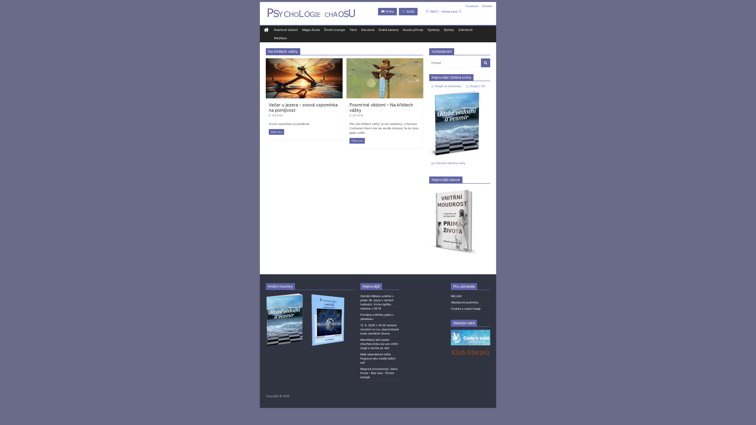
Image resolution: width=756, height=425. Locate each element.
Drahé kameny (389, 30)
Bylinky (449, 30)
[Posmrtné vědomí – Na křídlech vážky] (384, 61)
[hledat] (485, 62)
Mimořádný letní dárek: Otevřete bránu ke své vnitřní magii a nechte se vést (379, 344)
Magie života (311, 30)
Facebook (472, 6)
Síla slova (367, 30)
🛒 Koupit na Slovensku (446, 86)
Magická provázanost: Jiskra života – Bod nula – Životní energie (378, 373)
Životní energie (334, 30)
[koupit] (328, 295)
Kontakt (487, 6)
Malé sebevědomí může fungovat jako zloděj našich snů (378, 358)
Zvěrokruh (465, 30)
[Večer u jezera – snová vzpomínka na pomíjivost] (304, 61)
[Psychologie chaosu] (266, 30)
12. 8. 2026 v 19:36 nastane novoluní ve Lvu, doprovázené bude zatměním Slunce (379, 329)
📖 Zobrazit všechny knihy (448, 163)
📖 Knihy (387, 11)
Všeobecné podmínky (465, 302)
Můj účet (456, 296)
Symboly (434, 30)
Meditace (280, 38)
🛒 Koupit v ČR (475, 86)
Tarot (353, 30)
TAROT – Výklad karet (444, 11)
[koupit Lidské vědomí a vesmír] (285, 295)
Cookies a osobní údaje (466, 308)
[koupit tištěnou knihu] (456, 90)
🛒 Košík (408, 11)
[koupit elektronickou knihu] (454, 188)
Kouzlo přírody (413, 30)
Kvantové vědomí (286, 30)
